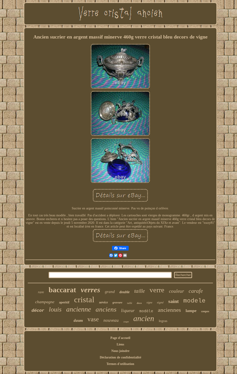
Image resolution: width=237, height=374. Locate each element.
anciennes (169, 310)
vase (93, 319)
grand (110, 291)
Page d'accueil (120, 338)
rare (41, 292)
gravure (117, 302)
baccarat (62, 290)
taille (139, 291)
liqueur (128, 310)
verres (90, 290)
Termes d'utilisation (120, 364)
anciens (106, 309)
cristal (84, 299)
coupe (126, 321)
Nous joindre (120, 351)
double (124, 292)
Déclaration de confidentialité (120, 357)
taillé (129, 303)
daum (78, 320)
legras (163, 321)
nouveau (111, 320)
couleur (176, 291)
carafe (196, 291)
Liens (120, 344)
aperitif (64, 302)
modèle (146, 311)
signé (160, 302)
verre (157, 290)
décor (37, 310)
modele (194, 300)
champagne (44, 301)
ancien (143, 318)
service (103, 302)
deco (139, 303)
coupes (205, 311)
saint (173, 301)
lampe (191, 310)
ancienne (78, 309)
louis (55, 309)
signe (149, 302)
